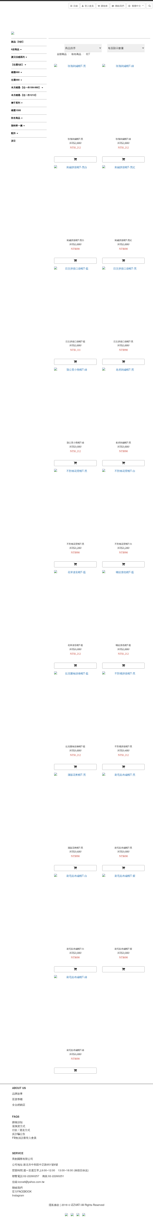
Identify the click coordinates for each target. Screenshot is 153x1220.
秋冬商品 (16, 117)
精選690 (15, 72)
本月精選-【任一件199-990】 (26, 87)
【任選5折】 (17, 64)
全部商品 (62, 54)
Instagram (18, 1195)
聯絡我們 (17, 1187)
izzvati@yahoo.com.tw (31, 1182)
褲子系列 (16, 102)
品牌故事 (17, 1093)
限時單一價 (17, 125)
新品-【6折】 (17, 41)
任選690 (15, 79)
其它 (13, 140)
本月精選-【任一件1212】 (24, 95)
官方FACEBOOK (22, 1191)
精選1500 (16, 110)
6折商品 (15, 49)
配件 (13, 133)
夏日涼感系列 (18, 57)
